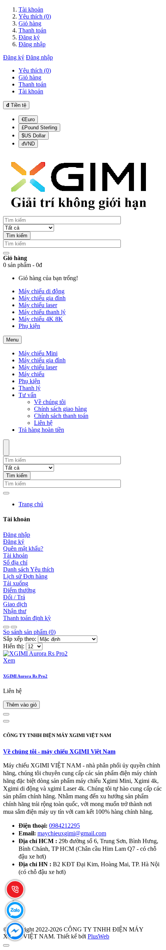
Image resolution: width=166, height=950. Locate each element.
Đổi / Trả (14, 597)
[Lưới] (14, 627)
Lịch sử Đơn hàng (25, 576)
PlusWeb (98, 936)
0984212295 (64, 825)
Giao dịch (15, 604)
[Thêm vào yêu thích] (6, 721)
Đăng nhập (32, 44)
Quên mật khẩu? (23, 548)
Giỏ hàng (30, 23)
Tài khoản (31, 9)
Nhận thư (14, 611)
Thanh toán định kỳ (27, 618)
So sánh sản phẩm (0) (29, 632)
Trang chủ (31, 504)
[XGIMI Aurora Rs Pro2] (35, 653)
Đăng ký (29, 37)
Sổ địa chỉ (15, 562)
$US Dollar (34, 136)
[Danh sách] (6, 627)
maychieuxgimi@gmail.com (71, 833)
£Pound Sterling (39, 127)
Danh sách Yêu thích (28, 569)
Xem (9, 660)
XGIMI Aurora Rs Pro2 (25, 676)
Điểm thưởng (19, 590)
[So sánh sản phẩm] (6, 714)
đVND (28, 144)
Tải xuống (15, 583)
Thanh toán (32, 30)
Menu (12, 340)
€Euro (28, 119)
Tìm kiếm (16, 235)
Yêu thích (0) (35, 16)
